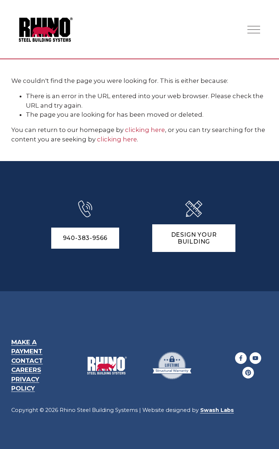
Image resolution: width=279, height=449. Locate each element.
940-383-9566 (85, 237)
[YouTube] (255, 358)
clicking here (145, 129)
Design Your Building (194, 238)
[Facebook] (241, 358)
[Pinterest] (248, 372)
